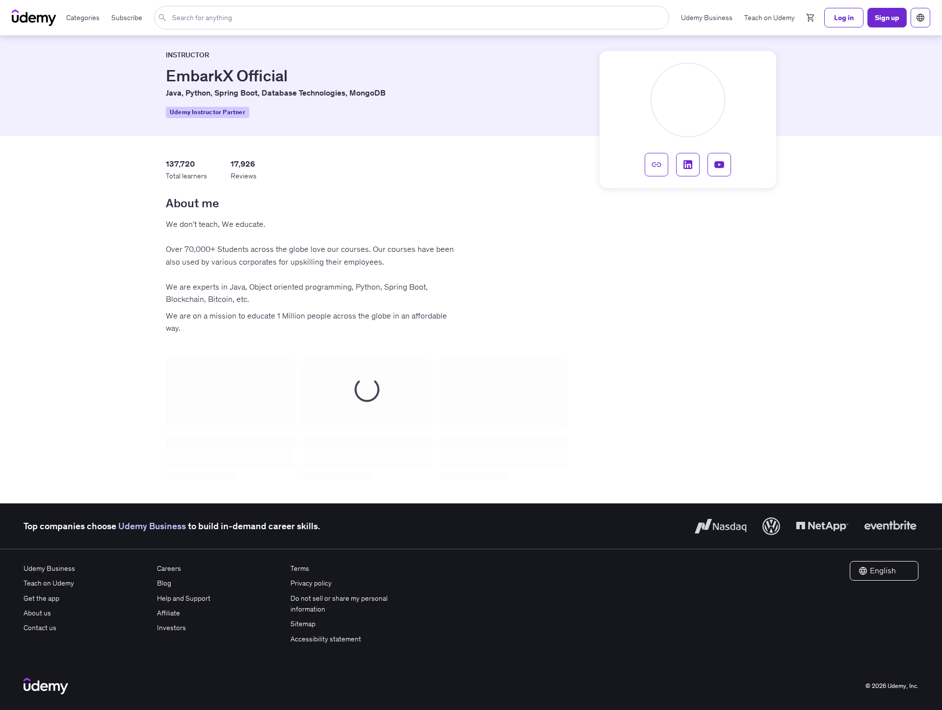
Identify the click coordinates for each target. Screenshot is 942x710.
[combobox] (413, 17)
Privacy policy (311, 583)
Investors (171, 627)
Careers (169, 568)
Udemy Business (152, 526)
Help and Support (183, 598)
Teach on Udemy (49, 583)
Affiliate (168, 613)
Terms (299, 568)
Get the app (41, 598)
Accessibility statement (325, 639)
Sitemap (302, 623)
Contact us (40, 627)
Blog (164, 583)
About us (37, 613)
